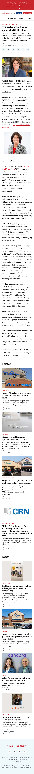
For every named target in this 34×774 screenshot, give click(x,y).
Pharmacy (22, 18)
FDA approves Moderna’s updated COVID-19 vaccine (14, 438)
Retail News (12, 18)
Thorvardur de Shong (9, 731)
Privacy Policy (17, 761)
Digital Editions (12, 759)
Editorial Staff (14, 757)
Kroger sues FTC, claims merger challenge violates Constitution (17, 481)
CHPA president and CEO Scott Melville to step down (16, 718)
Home (3, 18)
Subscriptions (23, 759)
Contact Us (5, 757)
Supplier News (6, 583)
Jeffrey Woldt (6, 687)
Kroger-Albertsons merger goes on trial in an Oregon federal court (16, 395)
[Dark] (12, 13)
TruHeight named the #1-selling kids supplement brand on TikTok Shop (16, 588)
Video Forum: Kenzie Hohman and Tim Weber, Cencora (16, 679)
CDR (3, 43)
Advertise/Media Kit (26, 757)
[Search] (14, 13)
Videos (4, 675)
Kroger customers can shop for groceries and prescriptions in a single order (17, 636)
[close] (32, 5)
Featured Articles (8, 24)
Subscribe (27, 13)
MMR (19, 13)
